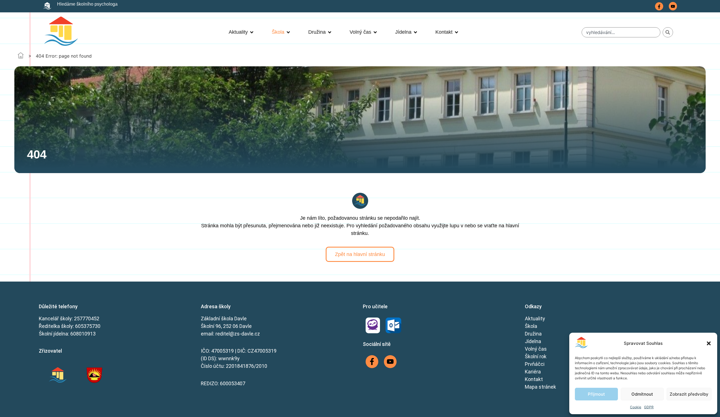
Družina (533, 334)
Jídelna (533, 341)
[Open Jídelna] (415, 32)
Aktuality (535, 318)
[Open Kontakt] (456, 32)
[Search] (668, 32)
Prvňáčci (534, 364)
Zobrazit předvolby (689, 394)
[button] (709, 343)
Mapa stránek (540, 387)
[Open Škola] (288, 32)
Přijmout (596, 394)
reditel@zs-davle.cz (237, 334)
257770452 (86, 318)
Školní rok (535, 356)
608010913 (83, 334)
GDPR (649, 407)
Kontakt (534, 379)
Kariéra (533, 372)
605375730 (87, 326)
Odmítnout (642, 394)
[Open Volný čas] (375, 32)
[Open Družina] (329, 32)
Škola (531, 326)
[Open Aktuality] (251, 32)
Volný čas (536, 349)
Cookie (635, 407)
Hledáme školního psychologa (87, 4)
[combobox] (621, 32)
